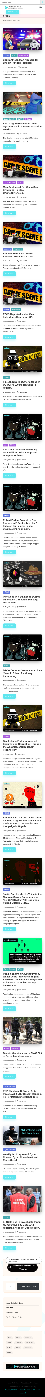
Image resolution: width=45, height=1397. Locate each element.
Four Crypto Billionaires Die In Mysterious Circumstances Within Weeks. (22, 126)
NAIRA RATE (29, 1342)
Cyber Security (9, 119)
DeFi (5, 445)
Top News (15, 1049)
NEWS (14, 55)
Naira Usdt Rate (12, 1312)
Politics (28, 119)
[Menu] (41, 7)
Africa (9, 1337)
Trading (9, 1352)
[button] (12, 11)
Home (14, 21)
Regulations (23, 55)
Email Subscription (28, 1286)
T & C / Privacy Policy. (14, 1317)
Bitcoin (6, 1049)
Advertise (9, 1308)
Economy (7, 249)
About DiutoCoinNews (14, 1303)
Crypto (6, 55)
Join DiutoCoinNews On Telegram (23, 1267)
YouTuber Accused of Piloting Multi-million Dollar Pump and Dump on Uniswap (20, 452)
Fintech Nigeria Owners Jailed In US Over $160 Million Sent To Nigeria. (21, 385)
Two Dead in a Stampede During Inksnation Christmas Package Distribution (21, 599)
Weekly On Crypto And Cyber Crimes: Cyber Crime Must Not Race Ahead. (20, 1157)
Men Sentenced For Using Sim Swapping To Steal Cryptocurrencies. (20, 190)
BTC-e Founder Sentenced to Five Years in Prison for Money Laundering (22, 673)
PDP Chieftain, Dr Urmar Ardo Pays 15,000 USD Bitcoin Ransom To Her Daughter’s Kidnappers (22, 1094)
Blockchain (28, 1337)
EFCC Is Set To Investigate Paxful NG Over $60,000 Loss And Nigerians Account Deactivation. (22, 1225)
